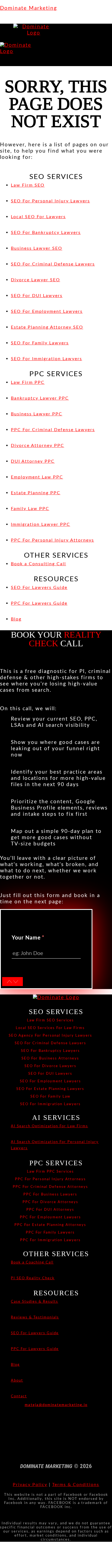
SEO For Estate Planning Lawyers (50, 1088)
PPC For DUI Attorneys (50, 1209)
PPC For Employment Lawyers (50, 1217)
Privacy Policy (30, 1484)
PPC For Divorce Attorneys (50, 1202)
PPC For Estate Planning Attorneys (50, 1224)
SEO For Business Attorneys (50, 1058)
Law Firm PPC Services (50, 1171)
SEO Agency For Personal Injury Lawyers (50, 1035)
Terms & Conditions (75, 1484)
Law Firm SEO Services (50, 1020)
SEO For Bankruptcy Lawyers (50, 1050)
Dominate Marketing (28, 8)
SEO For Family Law (50, 1096)
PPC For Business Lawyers (50, 1194)
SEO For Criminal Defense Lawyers (50, 1043)
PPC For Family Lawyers (50, 1232)
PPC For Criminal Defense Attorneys (50, 1186)
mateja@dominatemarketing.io (56, 1405)
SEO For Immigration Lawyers (50, 1104)
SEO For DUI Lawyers (50, 1073)
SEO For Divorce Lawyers (50, 1066)
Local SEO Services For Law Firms (50, 1028)
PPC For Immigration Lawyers (50, 1240)
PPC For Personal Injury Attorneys (50, 1179)
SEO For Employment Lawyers (50, 1081)
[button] (7, 39)
